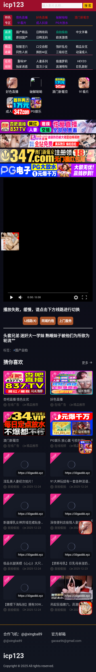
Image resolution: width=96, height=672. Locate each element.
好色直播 (56, 399)
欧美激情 (62, 37)
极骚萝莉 (62, 61)
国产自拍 (21, 350)
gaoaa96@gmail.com (66, 641)
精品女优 (82, 46)
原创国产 (22, 37)
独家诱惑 (22, 66)
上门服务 (65, 321)
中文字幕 (82, 32)
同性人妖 (22, 52)
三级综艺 (62, 52)
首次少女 (42, 66)
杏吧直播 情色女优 (16, 399)
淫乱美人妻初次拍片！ (19, 481)
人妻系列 (42, 61)
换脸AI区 (42, 52)
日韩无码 (42, 37)
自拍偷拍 (62, 32)
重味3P (22, 61)
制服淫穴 (22, 46)
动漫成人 (82, 52)
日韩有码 (42, 32)
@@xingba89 (12, 641)
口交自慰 (42, 46)
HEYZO (81, 61)
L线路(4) (30, 321)
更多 (85, 363)
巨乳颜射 (82, 66)
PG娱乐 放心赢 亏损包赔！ (68, 440)
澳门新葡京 (11, 440)
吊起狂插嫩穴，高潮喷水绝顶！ (72, 604)
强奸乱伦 (62, 46)
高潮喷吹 (62, 66)
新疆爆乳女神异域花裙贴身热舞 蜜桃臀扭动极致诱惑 (39, 522)
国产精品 (22, 32)
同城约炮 (48, 321)
